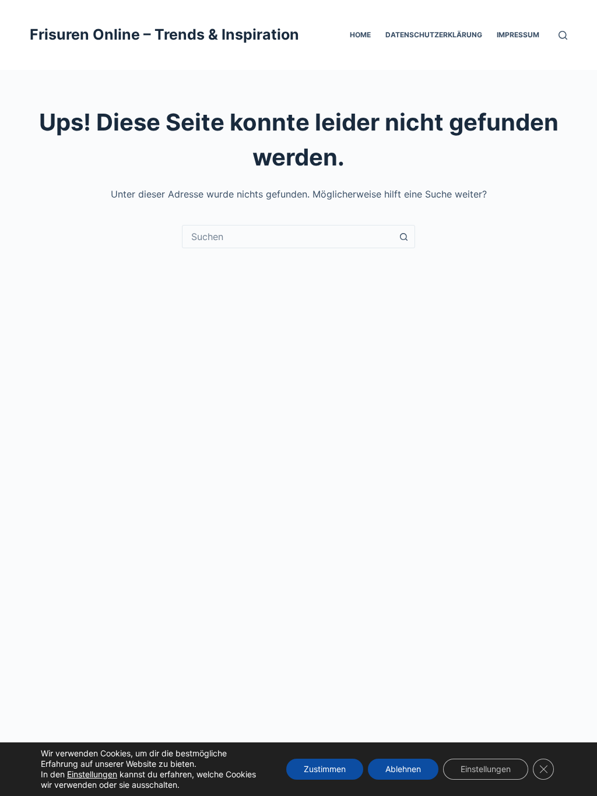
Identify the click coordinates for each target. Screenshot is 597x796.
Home (360, 34)
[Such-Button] (403, 237)
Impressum (518, 34)
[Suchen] (563, 35)
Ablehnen (403, 769)
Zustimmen (325, 769)
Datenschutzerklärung (433, 34)
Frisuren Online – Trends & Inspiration (164, 34)
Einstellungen (92, 774)
